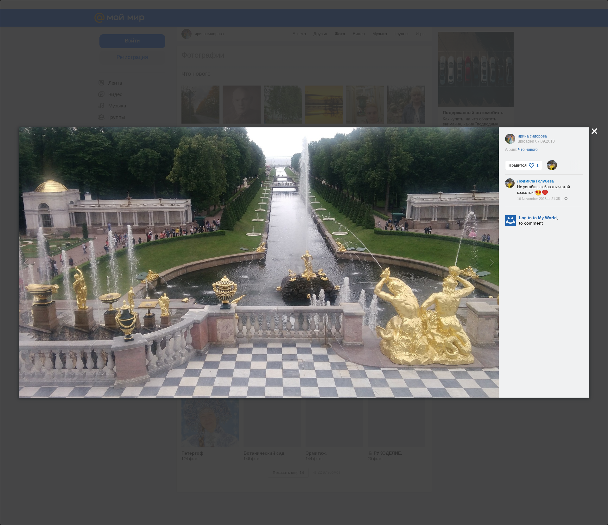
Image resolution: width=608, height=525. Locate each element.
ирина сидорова (532, 136)
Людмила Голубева (535, 181)
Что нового (528, 149)
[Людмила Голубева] (552, 165)
